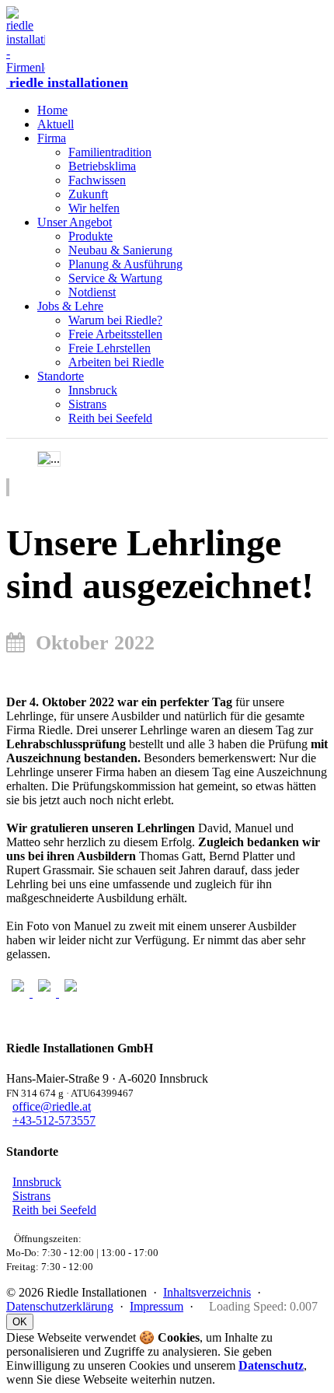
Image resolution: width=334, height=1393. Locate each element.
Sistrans (87, 404)
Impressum (156, 1306)
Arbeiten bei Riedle (116, 362)
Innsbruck (92, 390)
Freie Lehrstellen (109, 348)
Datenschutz (271, 1365)
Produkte (90, 236)
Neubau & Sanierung (120, 250)
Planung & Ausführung (125, 264)
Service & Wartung (115, 278)
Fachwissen (97, 180)
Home (52, 110)
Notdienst (92, 292)
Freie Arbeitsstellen (115, 334)
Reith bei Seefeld (110, 418)
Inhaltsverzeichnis (207, 1292)
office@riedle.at (51, 1106)
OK (19, 1322)
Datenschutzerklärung (59, 1306)
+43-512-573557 (54, 1120)
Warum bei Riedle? (115, 320)
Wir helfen (94, 208)
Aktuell (55, 124)
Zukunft (88, 194)
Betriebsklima (102, 166)
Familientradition (109, 152)
